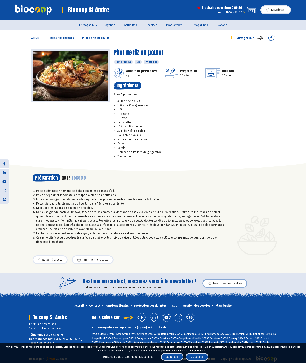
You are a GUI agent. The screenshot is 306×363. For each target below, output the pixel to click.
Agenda (110, 25)
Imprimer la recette (95, 259)
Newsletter (278, 10)
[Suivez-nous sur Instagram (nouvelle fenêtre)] (4, 190)
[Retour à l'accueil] (33, 9)
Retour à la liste (52, 259)
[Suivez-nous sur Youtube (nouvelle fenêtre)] (4, 181)
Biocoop (222, 25)
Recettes (151, 25)
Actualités (130, 25)
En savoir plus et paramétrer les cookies (128, 356)
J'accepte (197, 356)
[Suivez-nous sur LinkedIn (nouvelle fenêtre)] (4, 172)
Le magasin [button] (86, 25)
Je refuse (172, 356)
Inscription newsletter (227, 283)
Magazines (201, 25)
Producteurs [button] (174, 25)
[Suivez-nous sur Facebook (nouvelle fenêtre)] (4, 163)
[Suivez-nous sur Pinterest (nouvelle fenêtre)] (4, 199)
